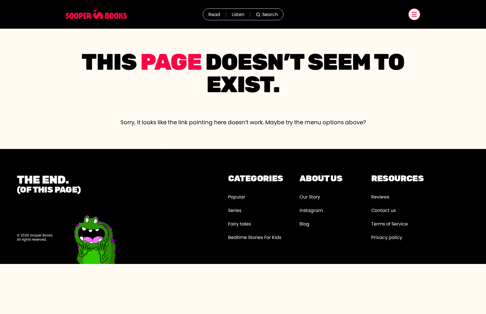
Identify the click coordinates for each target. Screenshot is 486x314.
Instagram (311, 210)
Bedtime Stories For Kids (254, 237)
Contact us (383, 210)
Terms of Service (389, 224)
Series (234, 210)
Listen (238, 14)
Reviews (380, 197)
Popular (236, 197)
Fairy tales (239, 224)
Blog (304, 224)
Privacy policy (386, 237)
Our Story (310, 197)
